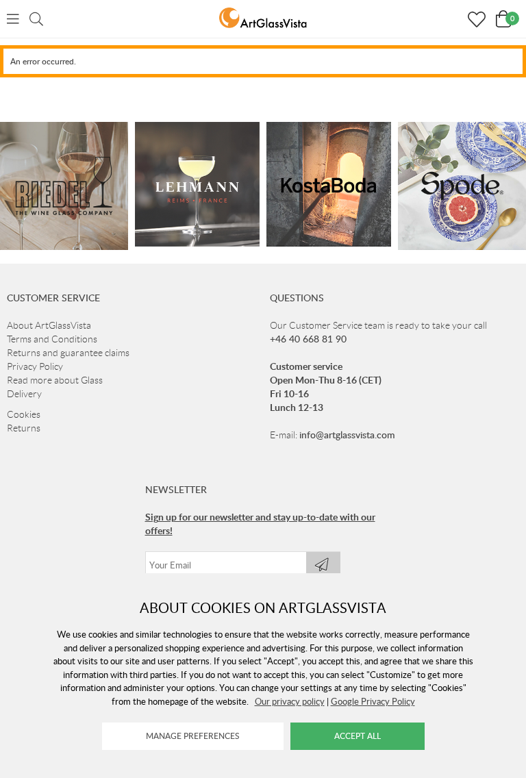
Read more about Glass (55, 380)
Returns (23, 428)
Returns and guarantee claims (68, 352)
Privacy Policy (35, 366)
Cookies (23, 414)
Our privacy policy (290, 701)
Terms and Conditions (52, 339)
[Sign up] (323, 565)
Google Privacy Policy (373, 701)
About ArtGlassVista (49, 325)
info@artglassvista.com (347, 434)
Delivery (24, 393)
